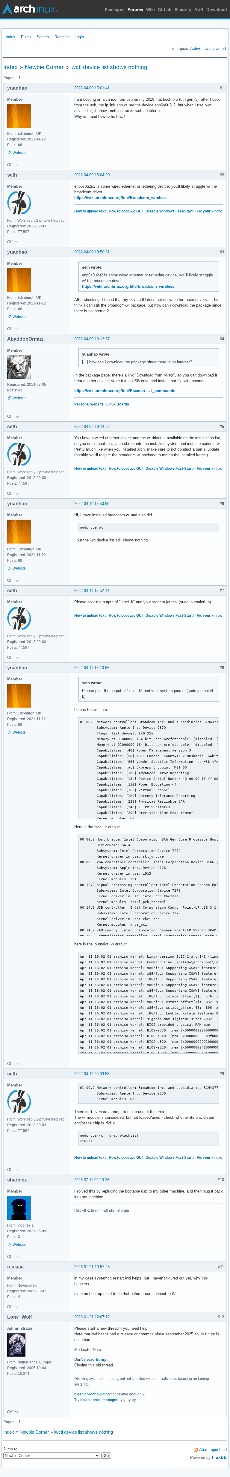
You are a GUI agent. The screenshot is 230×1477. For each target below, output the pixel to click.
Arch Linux (29, 9)
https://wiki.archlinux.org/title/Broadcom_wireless (120, 197)
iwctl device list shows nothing (108, 67)
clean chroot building (92, 1394)
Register (62, 37)
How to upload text (90, 211)
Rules (26, 37)
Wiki (150, 9)
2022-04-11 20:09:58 (91, 1074)
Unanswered (215, 48)
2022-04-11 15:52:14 (91, 590)
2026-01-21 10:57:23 (92, 1267)
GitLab (165, 9)
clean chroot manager (99, 1400)
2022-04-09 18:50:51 (92, 252)
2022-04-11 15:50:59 (91, 503)
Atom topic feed (213, 1449)
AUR (198, 9)
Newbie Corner (44, 67)
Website (19, 153)
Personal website (89, 404)
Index (10, 37)
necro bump (95, 1359)
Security (183, 9)
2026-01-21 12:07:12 (92, 1317)
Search (43, 37)
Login (79, 37)
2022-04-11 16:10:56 (91, 667)
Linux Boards (117, 404)
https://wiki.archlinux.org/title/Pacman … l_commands (124, 390)
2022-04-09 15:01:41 (92, 88)
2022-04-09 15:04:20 (92, 175)
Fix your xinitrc (209, 211)
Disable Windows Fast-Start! (170, 211)
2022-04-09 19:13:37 (92, 339)
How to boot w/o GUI (126, 211)
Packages (115, 9)
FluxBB (219, 1457)
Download (216, 9)
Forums (135, 9)
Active (195, 48)
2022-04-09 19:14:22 (92, 426)
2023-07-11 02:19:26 (91, 1180)
